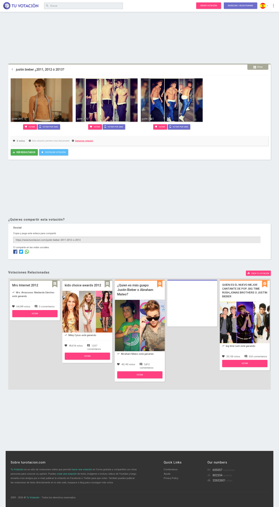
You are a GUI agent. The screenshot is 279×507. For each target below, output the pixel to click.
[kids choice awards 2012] (87, 359)
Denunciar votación (84, 141)
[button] (263, 6)
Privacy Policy (171, 478)
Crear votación (208, 5)
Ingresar (240, 5)
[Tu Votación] (21, 6)
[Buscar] (47, 5)
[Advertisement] (139, 37)
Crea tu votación (260, 273)
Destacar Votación (55, 152)
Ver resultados (25, 152)
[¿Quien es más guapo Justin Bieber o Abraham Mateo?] (140, 377)
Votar (31, 127)
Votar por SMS (50, 127)
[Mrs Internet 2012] (35, 316)
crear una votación (67, 473)
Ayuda (167, 473)
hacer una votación (82, 469)
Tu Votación (17, 469)
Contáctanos (171, 469)
